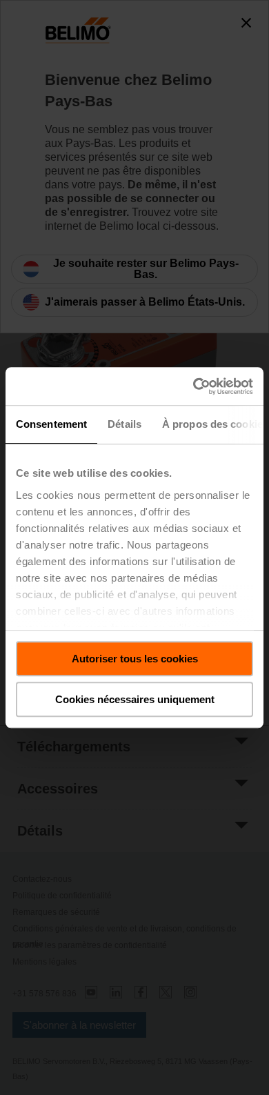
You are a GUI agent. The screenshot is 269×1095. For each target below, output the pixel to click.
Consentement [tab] (51, 424)
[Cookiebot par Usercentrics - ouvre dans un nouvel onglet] (193, 386)
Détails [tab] (124, 424)
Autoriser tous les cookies (135, 658)
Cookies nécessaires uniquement (135, 699)
